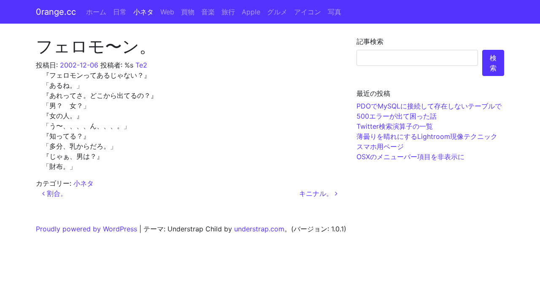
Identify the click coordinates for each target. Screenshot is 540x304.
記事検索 (369, 41)
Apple (251, 12)
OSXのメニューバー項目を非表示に (410, 156)
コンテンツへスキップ (506, 5)
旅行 (228, 12)
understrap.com (259, 229)
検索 (493, 63)
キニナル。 (317, 193)
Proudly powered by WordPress (86, 229)
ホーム (96, 12)
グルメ (277, 12)
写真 (334, 12)
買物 (187, 12)
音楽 (208, 12)
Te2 (141, 65)
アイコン (307, 12)
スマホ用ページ (380, 146)
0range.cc (56, 12)
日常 (120, 12)
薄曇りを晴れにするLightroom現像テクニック (426, 136)
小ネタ (143, 12)
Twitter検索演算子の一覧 (394, 126)
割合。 (56, 193)
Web (167, 12)
